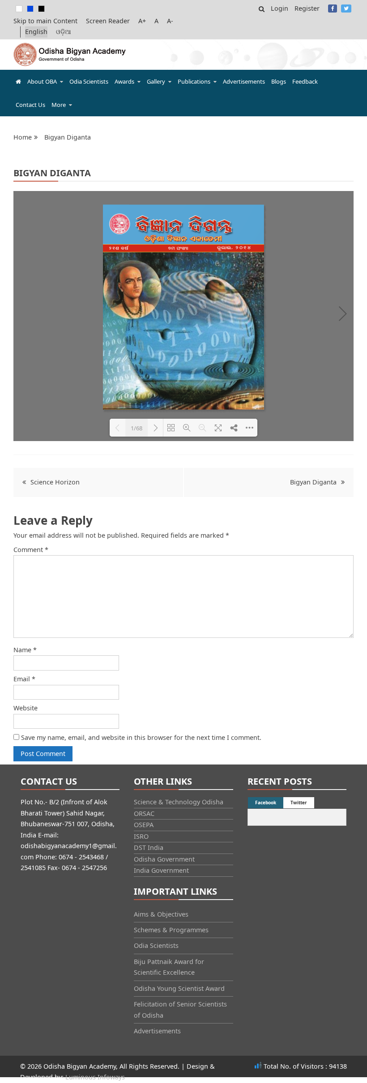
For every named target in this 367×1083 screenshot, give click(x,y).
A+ (142, 21)
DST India (148, 847)
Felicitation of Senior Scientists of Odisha (180, 1009)
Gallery (156, 81)
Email (24, 679)
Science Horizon (55, 482)
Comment (30, 549)
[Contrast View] (30, 8)
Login (279, 8)
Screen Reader (108, 21)
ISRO (141, 836)
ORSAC (144, 813)
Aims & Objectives (161, 914)
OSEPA (144, 824)
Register (307, 8)
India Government (161, 870)
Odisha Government (164, 859)
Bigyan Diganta (313, 482)
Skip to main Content (45, 21)
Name (25, 650)
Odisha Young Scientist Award (179, 988)
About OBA (42, 81)
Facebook (332, 8)
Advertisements (244, 81)
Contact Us (30, 105)
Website (25, 708)
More (58, 105)
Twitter (346, 8)
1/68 (136, 428)
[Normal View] (19, 8)
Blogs (278, 81)
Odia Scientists (88, 81)
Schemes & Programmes (171, 930)
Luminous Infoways (95, 1077)
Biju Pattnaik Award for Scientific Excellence (169, 967)
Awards (124, 81)
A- (170, 21)
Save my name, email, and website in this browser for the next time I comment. (141, 737)
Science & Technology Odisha (178, 802)
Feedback (305, 81)
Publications (194, 81)
